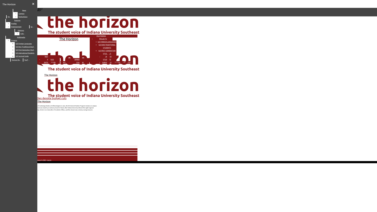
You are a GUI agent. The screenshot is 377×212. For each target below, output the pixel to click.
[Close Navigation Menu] (33, 3)
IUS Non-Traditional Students (26, 47)
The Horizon (9, 4)
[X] (58, 7)
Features (17, 20)
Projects (103, 39)
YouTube (27, 60)
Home (10, 17)
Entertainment (16, 27)
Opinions (21, 30)
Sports (33, 27)
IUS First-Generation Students (26, 50)
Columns (23, 34)
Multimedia (101, 36)
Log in (49, 160)
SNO (44, 160)
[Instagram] (58, 3)
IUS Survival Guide (22, 56)
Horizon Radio (17, 60)
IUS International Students (25, 53)
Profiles (14, 24)
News (24, 10)
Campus (21, 14)
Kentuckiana (23, 17)
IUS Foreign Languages (107, 42)
